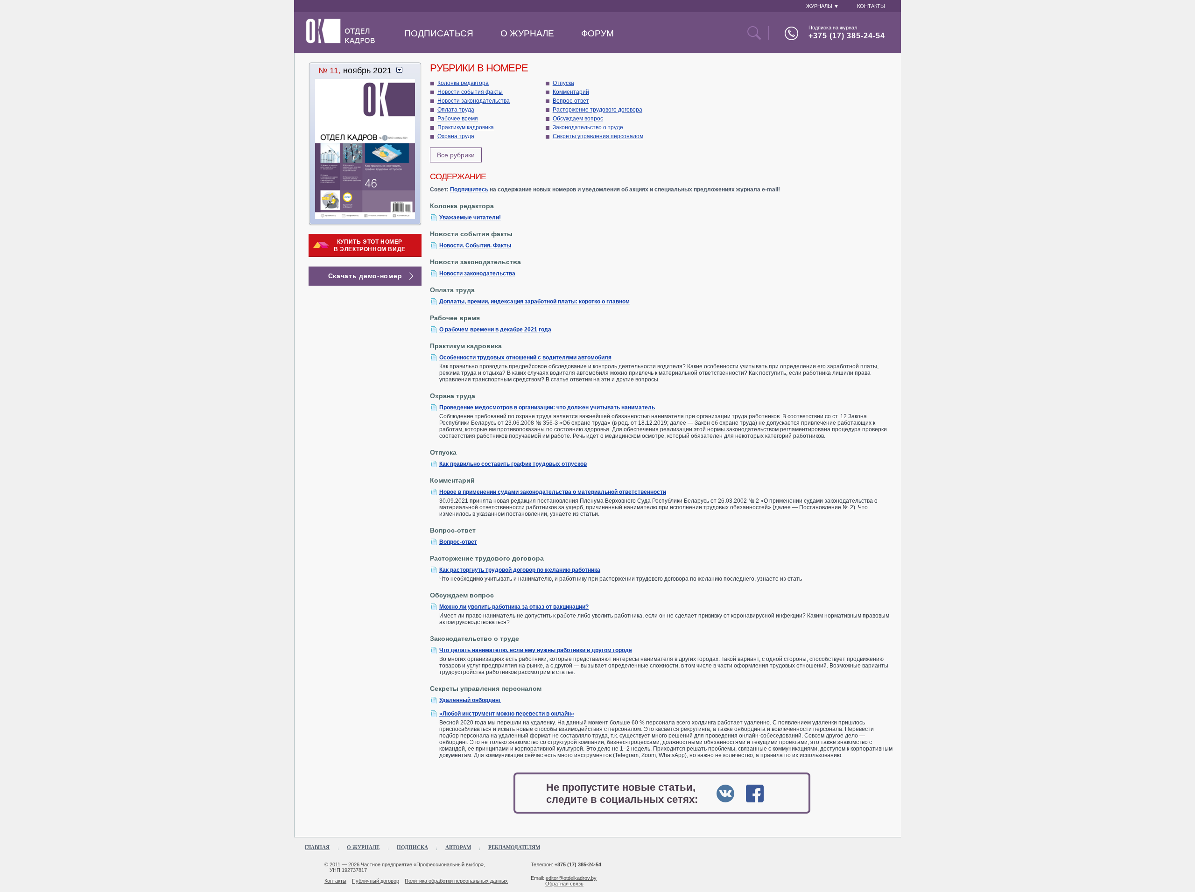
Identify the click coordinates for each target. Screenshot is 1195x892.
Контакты (335, 881)
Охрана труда (455, 136)
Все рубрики (456, 155)
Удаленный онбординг (470, 700)
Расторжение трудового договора (597, 109)
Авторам (458, 847)
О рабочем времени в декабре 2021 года (495, 329)
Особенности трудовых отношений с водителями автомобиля (525, 357)
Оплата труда (455, 109)
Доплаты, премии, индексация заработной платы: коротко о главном (534, 301)
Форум (597, 33)
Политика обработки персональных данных (456, 881)
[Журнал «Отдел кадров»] (340, 42)
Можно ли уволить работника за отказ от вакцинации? (514, 607)
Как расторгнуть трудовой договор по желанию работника (519, 570)
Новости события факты (470, 92)
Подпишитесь (469, 189)
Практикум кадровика (465, 127)
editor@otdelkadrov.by (571, 878)
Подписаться (438, 33)
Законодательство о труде (588, 127)
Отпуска (563, 83)
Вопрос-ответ (571, 101)
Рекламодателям (514, 847)
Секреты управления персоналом (598, 136)
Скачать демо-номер (365, 276)
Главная (317, 847)
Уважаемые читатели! (470, 217)
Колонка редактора (463, 83)
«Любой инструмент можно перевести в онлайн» (506, 713)
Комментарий (571, 92)
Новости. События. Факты (475, 245)
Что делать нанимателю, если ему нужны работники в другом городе (535, 650)
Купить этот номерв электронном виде (370, 246)
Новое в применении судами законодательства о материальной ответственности (552, 492)
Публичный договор (375, 881)
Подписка (412, 847)
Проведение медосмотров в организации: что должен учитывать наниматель (547, 407)
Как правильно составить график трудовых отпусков (513, 464)
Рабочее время (457, 118)
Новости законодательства (473, 101)
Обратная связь (564, 883)
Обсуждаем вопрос (578, 118)
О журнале (527, 33)
